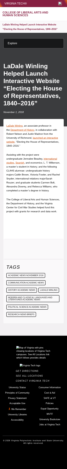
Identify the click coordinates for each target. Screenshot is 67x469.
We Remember (18, 409)
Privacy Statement (17, 398)
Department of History (22, 129)
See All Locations (30, 376)
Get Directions (28, 371)
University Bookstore (49, 419)
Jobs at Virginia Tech (49, 424)
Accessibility (17, 420)
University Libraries (17, 414)
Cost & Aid (49, 392)
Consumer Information (50, 387)
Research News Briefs (21, 314)
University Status (17, 387)
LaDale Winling (14, 125)
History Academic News (21, 290)
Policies (50, 403)
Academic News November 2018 (25, 275)
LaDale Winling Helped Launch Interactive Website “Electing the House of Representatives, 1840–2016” (30, 26)
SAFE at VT (50, 398)
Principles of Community (17, 392)
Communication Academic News (26, 282)
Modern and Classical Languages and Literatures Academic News (30, 298)
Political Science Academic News (27, 307)
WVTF (50, 414)
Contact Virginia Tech (33, 381)
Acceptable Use (17, 403)
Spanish (19, 162)
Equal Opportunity (50, 408)
